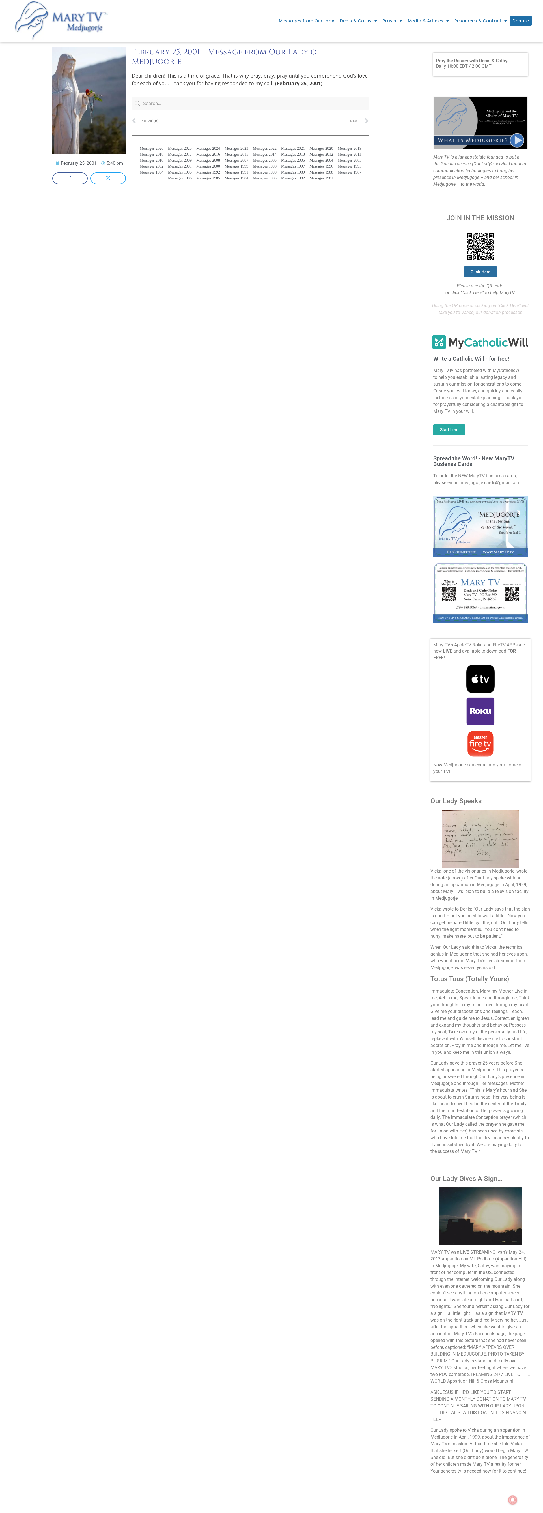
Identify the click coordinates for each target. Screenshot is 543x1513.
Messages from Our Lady (306, 21)
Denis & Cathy (356, 21)
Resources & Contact (477, 21)
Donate (520, 21)
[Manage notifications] (512, 1500)
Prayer (390, 21)
